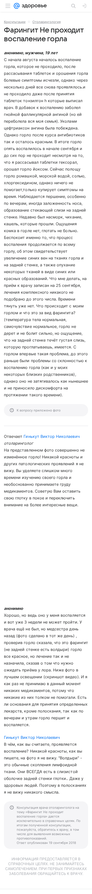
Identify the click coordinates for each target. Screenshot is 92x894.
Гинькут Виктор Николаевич (51, 436)
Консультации (15, 22)
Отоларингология (46, 22)
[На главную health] (33, 6)
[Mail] (17, 6)
